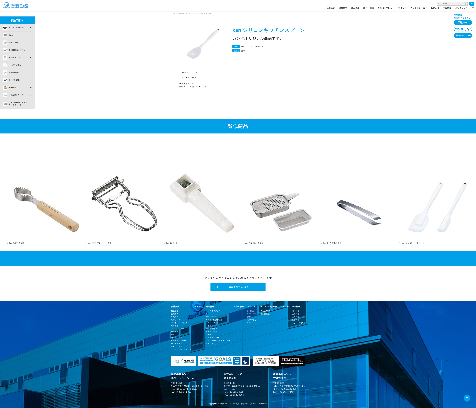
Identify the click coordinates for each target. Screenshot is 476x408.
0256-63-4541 (184, 389)
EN (472, 4)
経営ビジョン (176, 320)
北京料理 (295, 320)
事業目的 (174, 317)
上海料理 (295, 317)
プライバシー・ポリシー (181, 349)
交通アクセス (176, 338)
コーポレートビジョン (180, 323)
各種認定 (343, 8)
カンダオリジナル (16, 27)
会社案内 (331, 8)
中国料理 (447, 8)
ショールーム (176, 343)
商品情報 (355, 8)
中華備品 (12, 88)
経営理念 (174, 326)
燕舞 (249, 317)
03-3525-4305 (237, 392)
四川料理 (295, 311)
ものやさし (251, 320)
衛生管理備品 (14, 73)
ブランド (402, 8)
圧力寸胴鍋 (368, 8)
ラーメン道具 (14, 80)
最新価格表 (265, 314)
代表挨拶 (174, 311)
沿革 (173, 335)
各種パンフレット (386, 8)
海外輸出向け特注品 (17, 50)
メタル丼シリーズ (16, 95)
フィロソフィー (177, 329)
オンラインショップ (464, 8)
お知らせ (435, 8)
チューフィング (15, 57)
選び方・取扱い (298, 323)
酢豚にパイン (176, 346)
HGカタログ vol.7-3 (269, 311)
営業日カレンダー (178, 341)
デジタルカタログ (418, 8)
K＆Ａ (11, 35)
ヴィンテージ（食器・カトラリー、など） (18, 104)
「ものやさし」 (15, 65)
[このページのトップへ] (467, 401)
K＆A (249, 323)
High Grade (252, 314)
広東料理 (295, 314)
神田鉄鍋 (251, 311)
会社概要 (174, 332)
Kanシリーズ (14, 42)
